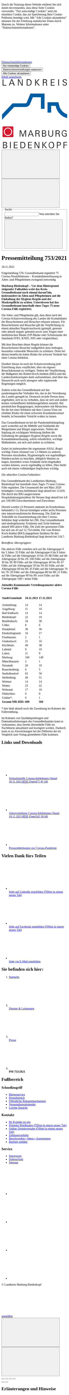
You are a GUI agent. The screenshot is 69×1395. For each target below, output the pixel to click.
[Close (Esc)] (2, 1378)
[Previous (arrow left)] (2, 1382)
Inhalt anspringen (11, 76)
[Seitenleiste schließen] (30, 1361)
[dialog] (34, 39)
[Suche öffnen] (30, 164)
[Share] (6, 1378)
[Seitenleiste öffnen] (30, 193)
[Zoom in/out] (14, 1378)
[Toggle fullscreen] (10, 1378)
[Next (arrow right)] (6, 1382)
